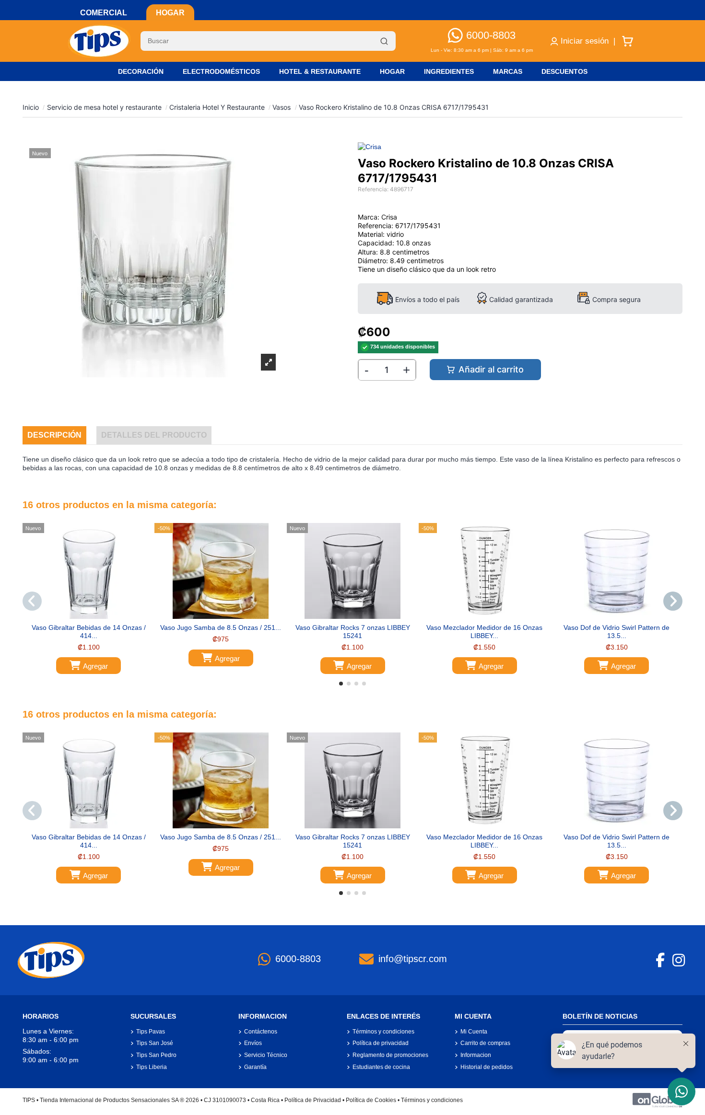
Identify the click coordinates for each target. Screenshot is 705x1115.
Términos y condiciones (383, 1031)
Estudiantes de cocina (381, 1067)
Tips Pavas (150, 1031)
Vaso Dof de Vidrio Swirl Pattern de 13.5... (617, 631)
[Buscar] (384, 41)
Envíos (253, 1043)
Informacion (475, 1055)
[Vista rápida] (95, 615)
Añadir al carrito (491, 369)
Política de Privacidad (312, 1100)
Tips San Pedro (156, 1055)
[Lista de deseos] (81, 615)
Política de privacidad (380, 1043)
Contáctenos (260, 1031)
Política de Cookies (371, 1100)
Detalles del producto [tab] (154, 435)
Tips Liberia (151, 1067)
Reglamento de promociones (390, 1055)
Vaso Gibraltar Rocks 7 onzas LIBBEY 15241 (352, 631)
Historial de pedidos (486, 1067)
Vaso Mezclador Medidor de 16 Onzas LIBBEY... (484, 631)
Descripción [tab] (54, 435)
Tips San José (154, 1043)
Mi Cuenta (473, 1031)
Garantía (255, 1067)
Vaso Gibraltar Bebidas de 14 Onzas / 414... (89, 631)
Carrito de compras (485, 1043)
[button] (341, 683)
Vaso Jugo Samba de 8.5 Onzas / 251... (220, 627)
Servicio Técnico (265, 1055)
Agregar (95, 666)
